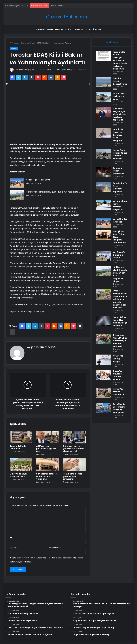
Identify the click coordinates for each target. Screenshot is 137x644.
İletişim (97, 29)
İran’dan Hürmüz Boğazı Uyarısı (120, 81)
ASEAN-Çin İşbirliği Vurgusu (118, 359)
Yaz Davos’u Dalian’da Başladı (119, 255)
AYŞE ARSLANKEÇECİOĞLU (25, 70)
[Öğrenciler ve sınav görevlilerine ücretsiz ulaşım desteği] (74, 437)
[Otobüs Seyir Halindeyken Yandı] (103, 97)
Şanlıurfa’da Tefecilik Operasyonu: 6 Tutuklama (46, 476)
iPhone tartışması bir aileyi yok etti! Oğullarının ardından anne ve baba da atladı (120, 299)
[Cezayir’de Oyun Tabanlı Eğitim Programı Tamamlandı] (103, 235)
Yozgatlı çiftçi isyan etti (38, 179)
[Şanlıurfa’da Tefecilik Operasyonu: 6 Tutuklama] (47, 464)
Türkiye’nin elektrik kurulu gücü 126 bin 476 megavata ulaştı (55, 192)
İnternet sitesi (55, 548)
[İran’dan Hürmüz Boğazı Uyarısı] (103, 82)
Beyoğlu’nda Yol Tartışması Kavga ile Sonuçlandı (120, 408)
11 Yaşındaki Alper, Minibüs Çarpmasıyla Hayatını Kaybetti (120, 341)
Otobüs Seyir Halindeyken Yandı (63, 6)
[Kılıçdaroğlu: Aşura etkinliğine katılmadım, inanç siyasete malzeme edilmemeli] (103, 56)
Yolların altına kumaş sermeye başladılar (120, 205)
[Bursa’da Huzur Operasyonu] (103, 172)
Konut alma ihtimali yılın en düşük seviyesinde (72, 476)
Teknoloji (78, 29)
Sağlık (68, 29)
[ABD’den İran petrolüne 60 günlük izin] (47, 437)
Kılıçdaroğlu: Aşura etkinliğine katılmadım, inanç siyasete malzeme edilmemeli (120, 60)
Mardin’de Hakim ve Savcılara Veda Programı (118, 135)
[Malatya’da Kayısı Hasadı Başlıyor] (21, 464)
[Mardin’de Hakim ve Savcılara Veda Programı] (103, 133)
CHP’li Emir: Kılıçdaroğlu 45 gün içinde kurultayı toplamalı (119, 114)
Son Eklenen (112, 42)
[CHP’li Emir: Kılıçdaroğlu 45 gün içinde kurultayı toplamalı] (103, 112)
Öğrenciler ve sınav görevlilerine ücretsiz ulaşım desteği (73, 448)
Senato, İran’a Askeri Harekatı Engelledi (120, 187)
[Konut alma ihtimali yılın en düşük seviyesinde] (74, 464)
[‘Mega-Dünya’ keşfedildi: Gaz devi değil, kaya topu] (103, 321)
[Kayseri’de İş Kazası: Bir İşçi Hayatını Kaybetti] (103, 154)
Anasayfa (40, 29)
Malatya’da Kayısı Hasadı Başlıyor (18, 475)
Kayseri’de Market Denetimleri (18, 447)
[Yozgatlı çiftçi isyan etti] (17, 183)
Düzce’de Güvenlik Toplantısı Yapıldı (118, 375)
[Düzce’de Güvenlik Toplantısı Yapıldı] (103, 375)
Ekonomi (59, 29)
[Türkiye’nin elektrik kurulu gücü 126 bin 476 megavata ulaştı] (17, 195)
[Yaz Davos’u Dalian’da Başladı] (103, 256)
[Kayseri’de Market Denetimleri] (21, 437)
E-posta (14, 548)
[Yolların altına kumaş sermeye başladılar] (103, 205)
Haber (50, 29)
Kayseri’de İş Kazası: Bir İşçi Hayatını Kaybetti (120, 154)
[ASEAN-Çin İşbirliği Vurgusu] (103, 360)
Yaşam (88, 29)
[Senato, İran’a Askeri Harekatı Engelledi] (103, 187)
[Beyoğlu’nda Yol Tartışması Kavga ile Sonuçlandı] (103, 408)
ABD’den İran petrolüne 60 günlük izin (46, 448)
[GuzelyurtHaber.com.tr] (68, 17)
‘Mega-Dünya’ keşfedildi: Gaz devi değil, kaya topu (120, 321)
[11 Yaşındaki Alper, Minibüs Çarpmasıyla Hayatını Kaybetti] (103, 339)
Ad (11, 538)
